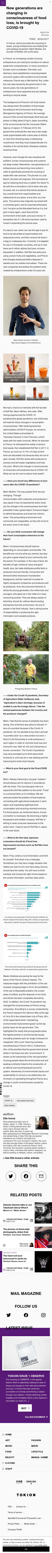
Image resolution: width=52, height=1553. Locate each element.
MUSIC (8, 1445)
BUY (23, 1408)
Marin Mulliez (10, 1105)
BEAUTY (9, 1457)
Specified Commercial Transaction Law (24, 1518)
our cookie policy (41, 1545)
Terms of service (15, 1512)
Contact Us (21, 1506)
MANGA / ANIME (39, 1457)
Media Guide (29, 1523)
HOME (8, 1434)
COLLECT (44, 38)
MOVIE (34, 1445)
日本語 (19, 1481)
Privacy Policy (13, 1523)
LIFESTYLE (37, 1451)
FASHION (36, 1440)
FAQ (10, 1506)
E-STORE (10, 1463)
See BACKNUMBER (35, 1416)
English (31, 1481)
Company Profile (15, 1529)
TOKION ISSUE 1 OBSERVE (26, 1376)
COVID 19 (8, 1100)
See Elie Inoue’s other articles (22, 1158)
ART (7, 1440)
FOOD (32, 38)
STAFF (8, 1468)
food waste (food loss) (25, 1100)
